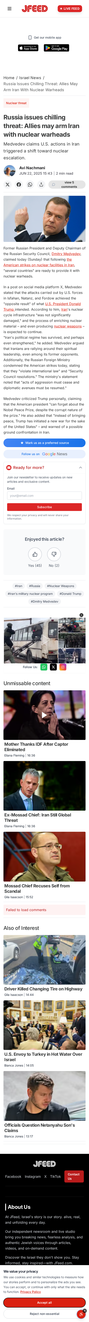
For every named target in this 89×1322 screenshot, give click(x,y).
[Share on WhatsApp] (30, 184)
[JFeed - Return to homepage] (44, 1164)
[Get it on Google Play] (56, 47)
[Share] (41, 184)
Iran (64, 309)
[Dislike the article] (54, 554)
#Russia (34, 586)
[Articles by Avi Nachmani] (9, 171)
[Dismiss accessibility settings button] (85, 1311)
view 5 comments (69, 184)
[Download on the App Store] (28, 47)
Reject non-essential (44, 1314)
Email (10, 488)
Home (8, 77)
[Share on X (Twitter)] (7, 184)
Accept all (44, 1302)
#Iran (18, 586)
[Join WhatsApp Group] (43, 667)
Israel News (30, 77)
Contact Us (73, 1176)
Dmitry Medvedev (66, 254)
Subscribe (44, 507)
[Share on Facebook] (19, 184)
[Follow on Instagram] (62, 667)
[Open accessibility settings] (81, 1314)
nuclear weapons (68, 326)
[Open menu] (9, 8)
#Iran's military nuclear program (30, 593)
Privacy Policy (30, 1292)
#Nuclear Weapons (60, 586)
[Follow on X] (53, 667)
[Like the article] (35, 554)
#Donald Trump (70, 593)
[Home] (35, 8)
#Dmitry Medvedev (44, 601)
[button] (81, 615)
